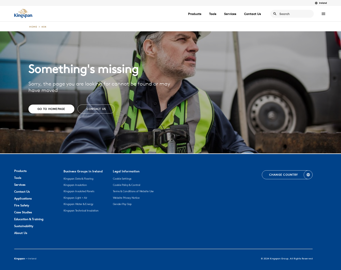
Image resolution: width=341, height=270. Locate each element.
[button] (323, 13)
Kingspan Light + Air (75, 197)
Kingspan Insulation (75, 185)
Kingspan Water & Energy (78, 204)
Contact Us (252, 14)
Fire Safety (21, 205)
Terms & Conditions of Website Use (133, 191)
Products (194, 14)
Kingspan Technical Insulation (81, 210)
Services (230, 14)
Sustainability (24, 226)
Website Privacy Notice (126, 197)
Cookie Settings (122, 178)
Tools (212, 14)
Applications (23, 198)
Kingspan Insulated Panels (79, 191)
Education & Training (28, 219)
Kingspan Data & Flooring (78, 178)
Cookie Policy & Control (126, 185)
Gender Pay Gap (122, 204)
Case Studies (23, 212)
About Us (20, 233)
